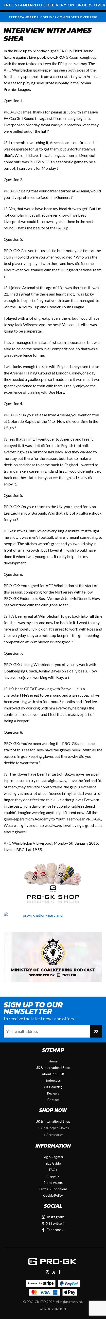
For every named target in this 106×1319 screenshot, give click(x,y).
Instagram (55, 1216)
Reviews (53, 1093)
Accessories (54, 1135)
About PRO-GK (53, 1074)
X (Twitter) (54, 1223)
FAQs (53, 1170)
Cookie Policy (53, 1195)
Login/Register (53, 1157)
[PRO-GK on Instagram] (47, 1272)
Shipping (53, 1176)
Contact (53, 1100)
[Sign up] (96, 1031)
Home (53, 1061)
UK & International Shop (53, 1068)
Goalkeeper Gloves (55, 1128)
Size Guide (53, 1163)
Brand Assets (53, 1183)
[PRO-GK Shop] (53, 882)
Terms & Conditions (53, 1189)
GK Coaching (53, 1087)
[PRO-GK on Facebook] (59, 1272)
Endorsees (53, 1080)
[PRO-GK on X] (54, 1272)
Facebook (55, 1229)
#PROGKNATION (53, 1309)
